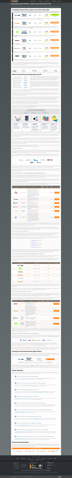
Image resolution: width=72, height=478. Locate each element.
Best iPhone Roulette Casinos (23, 71)
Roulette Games (24, 466)
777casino (16, 192)
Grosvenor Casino (16, 203)
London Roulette (33, 247)
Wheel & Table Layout (17, 466)
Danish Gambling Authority (49, 465)
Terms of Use (21, 476)
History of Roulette (24, 464)
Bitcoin (23, 458)
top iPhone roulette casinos (30, 378)
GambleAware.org (16, 36)
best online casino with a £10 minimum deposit (28, 345)
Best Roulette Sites (33, 1)
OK (59, 476)
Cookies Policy (31, 476)
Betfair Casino (16, 199)
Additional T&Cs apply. (28, 302)
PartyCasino (17, 48)
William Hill (20, 265)
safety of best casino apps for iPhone (21, 438)
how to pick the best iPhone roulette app (34, 418)
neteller (28, 458)
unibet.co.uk (54, 57)
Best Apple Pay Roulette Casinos (55, 451)
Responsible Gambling (17, 468)
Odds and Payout (16, 465)
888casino (17, 32)
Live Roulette (40, 1)
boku (38, 458)
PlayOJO (16, 217)
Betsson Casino (20, 275)
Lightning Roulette (33, 240)
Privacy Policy (25, 476)
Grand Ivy (34, 465)
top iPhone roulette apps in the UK (42, 297)
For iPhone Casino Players (35, 71)
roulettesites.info (14, 1)
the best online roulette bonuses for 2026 (19, 331)
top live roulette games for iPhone (38, 392)
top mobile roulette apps (19, 368)
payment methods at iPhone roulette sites (21, 431)
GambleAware (54, 465)
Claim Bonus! (56, 303)
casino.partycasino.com (54, 49)
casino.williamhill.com (54, 16)
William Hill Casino (17, 15)
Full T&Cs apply (15, 35)
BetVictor (16, 211)
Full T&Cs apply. (16, 18)
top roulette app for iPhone (19, 398)
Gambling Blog (54, 1)
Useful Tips (23, 467)
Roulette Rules (16, 464)
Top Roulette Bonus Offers (43, 451)
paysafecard (44, 458)
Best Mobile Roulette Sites (19, 451)
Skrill (55, 458)
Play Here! (56, 192)
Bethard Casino (20, 272)
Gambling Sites (47, 1)
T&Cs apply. (15, 51)
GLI (52, 465)
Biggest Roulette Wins (24, 465)
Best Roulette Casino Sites (31, 451)
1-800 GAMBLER (48, 470)
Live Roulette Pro (33, 242)
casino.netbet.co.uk (55, 41)
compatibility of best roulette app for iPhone (21, 411)
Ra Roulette (32, 245)
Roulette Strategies (16, 467)
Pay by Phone (33, 458)
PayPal (18, 458)
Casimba (17, 23)
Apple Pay (42, 460)
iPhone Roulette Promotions (45, 71)
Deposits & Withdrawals (55, 71)
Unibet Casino (17, 56)
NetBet (17, 40)
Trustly (50, 458)
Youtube (50, 468)
